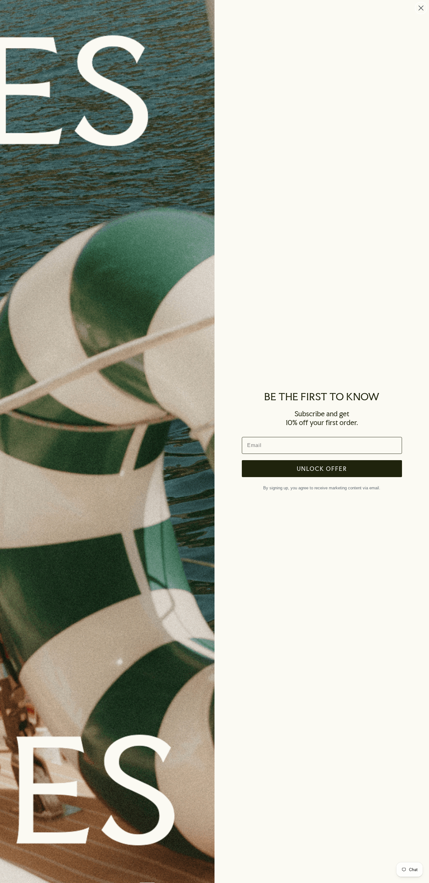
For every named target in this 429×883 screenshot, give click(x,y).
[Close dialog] (420, 8)
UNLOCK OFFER (322, 468)
